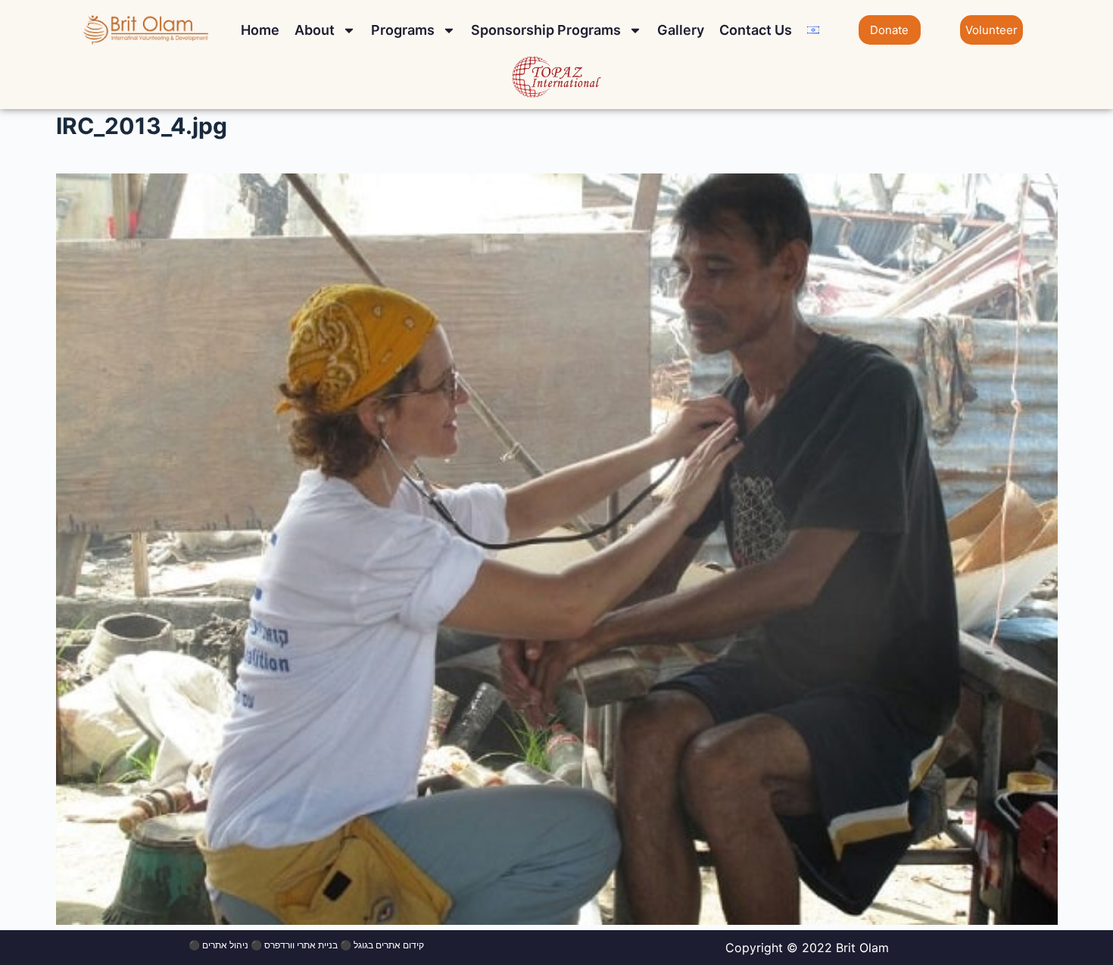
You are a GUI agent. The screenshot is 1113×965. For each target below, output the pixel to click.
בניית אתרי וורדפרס (301, 945)
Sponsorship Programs (546, 30)
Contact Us (755, 30)
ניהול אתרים (225, 945)
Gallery (680, 30)
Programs (403, 30)
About (315, 30)
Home (260, 30)
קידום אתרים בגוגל (389, 945)
